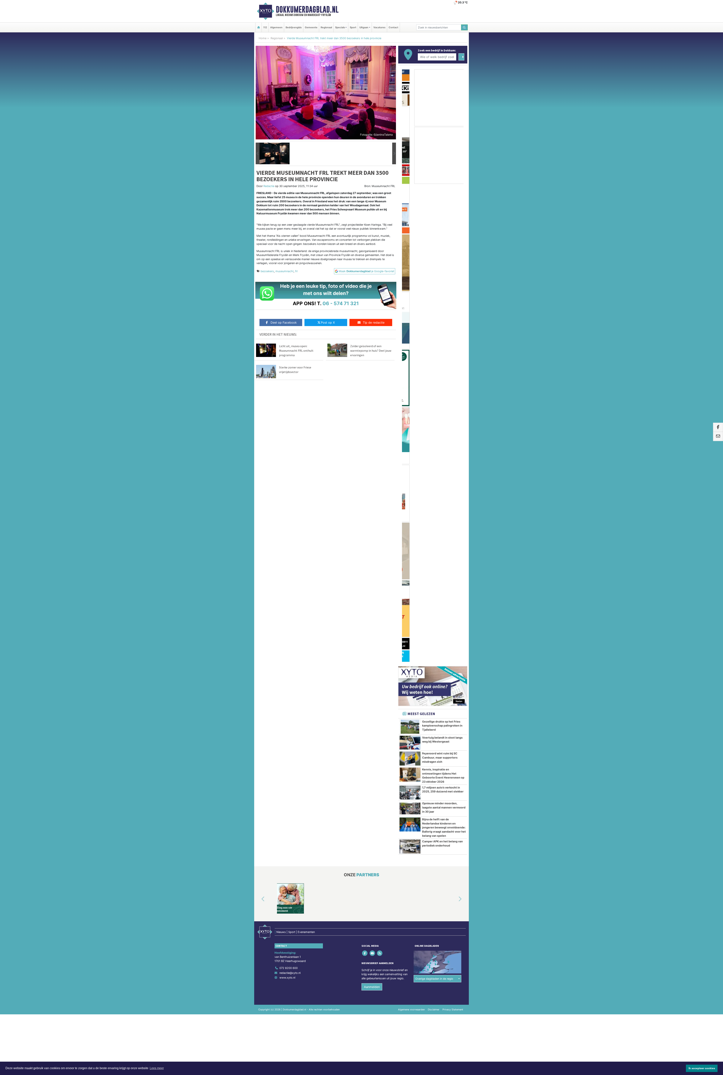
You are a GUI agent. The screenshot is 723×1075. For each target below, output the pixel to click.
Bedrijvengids (294, 27)
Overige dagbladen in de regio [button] (434, 579)
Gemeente (311, 27)
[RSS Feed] (380, 553)
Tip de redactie (373, 322)
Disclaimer (433, 610)
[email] (718, 436)
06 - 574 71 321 (341, 303)
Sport (353, 27)
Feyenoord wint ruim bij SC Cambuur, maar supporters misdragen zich (440, 358)
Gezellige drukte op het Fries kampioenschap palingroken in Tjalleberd (442, 326)
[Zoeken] (464, 27)
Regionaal (326, 27)
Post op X (328, 322)
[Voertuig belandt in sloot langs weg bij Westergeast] (410, 343)
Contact (393, 27)
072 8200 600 (288, 568)
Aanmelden (372, 587)
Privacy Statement (452, 610)
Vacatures (379, 27)
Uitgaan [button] (363, 27)
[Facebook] (365, 553)
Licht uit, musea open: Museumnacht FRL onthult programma (296, 350)
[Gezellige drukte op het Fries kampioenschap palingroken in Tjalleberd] (410, 327)
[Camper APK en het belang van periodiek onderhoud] (410, 447)
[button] (257, 153)
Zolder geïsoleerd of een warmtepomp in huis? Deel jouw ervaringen (370, 350)
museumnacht (284, 271)
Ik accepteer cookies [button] (702, 1068)
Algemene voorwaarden (411, 610)
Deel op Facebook (284, 322)
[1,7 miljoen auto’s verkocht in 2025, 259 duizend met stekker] (410, 393)
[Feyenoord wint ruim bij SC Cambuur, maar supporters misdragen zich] (410, 359)
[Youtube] (372, 553)
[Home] (258, 27)
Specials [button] (340, 27)
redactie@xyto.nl (289, 573)
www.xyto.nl (287, 578)
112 (265, 27)
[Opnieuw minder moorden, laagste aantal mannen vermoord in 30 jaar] (410, 409)
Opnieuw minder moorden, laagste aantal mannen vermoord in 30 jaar (443, 408)
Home (262, 38)
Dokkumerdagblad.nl (307, 9)
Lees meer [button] (157, 1068)
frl (296, 271)
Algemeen (276, 27)
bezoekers (267, 271)
